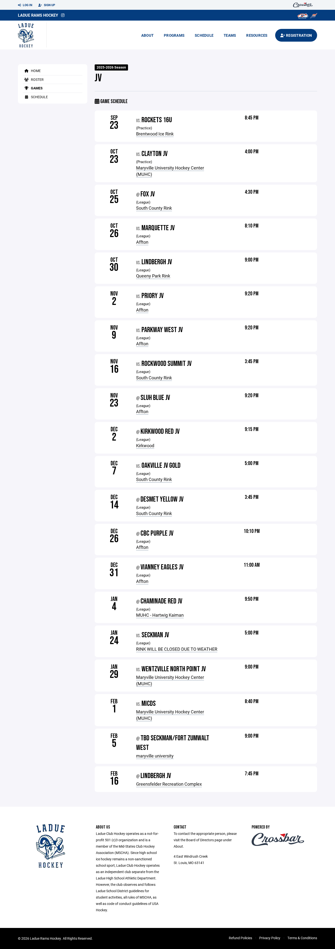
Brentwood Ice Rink (155, 134)
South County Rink (154, 208)
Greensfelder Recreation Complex (169, 784)
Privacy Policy (269, 938)
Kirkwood (145, 445)
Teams (230, 35)
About (147, 35)
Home (35, 70)
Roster (37, 79)
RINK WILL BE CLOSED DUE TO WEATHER (176, 649)
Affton (142, 242)
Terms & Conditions (302, 938)
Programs (174, 35)
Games (36, 88)
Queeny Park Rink (153, 276)
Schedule (204, 35)
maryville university (155, 756)
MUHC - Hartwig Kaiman (160, 615)
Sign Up (49, 5)
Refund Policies (240, 938)
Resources (256, 35)
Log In (27, 5)
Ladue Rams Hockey (38, 15)
